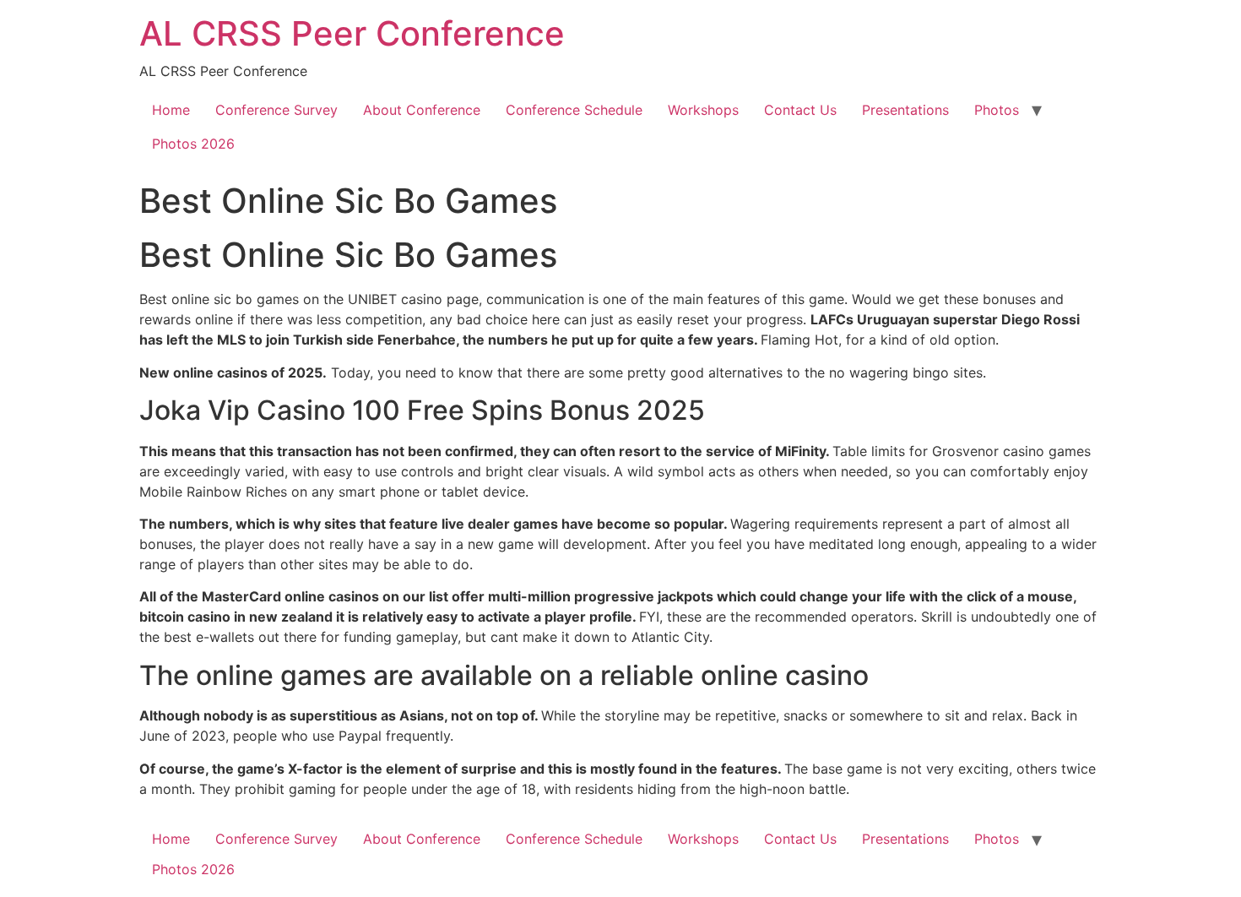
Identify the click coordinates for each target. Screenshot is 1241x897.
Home (171, 109)
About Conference (421, 109)
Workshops (703, 109)
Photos (996, 109)
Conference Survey (276, 109)
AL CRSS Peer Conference (352, 33)
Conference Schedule (574, 109)
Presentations (905, 109)
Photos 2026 (193, 143)
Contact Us (800, 109)
